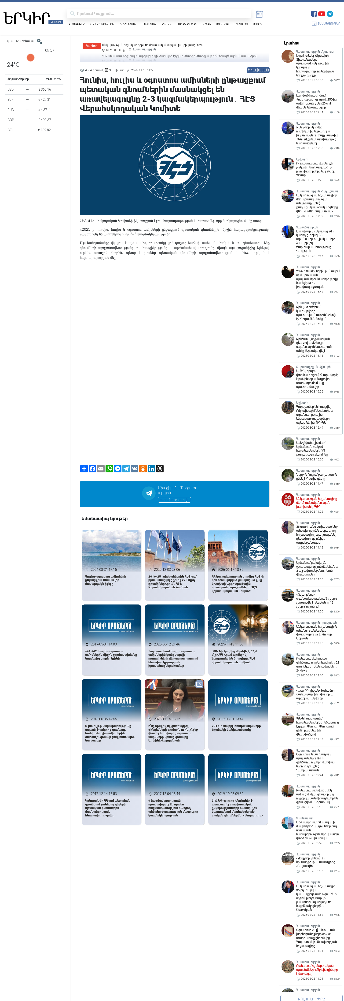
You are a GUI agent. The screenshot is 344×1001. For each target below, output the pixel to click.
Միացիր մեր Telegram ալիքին (177, 490)
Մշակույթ (241, 24)
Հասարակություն (102, 24)
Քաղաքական (77, 24)
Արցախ (206, 24)
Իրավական (148, 24)
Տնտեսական (128, 24)
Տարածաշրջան (187, 24)
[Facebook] (314, 13)
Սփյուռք (222, 24)
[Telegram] (329, 13)
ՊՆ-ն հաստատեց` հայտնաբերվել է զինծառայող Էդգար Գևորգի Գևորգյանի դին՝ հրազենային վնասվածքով (179, 45)
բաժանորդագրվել (174, 500)
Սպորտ (257, 24)
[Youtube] (321, 13)
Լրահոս (291, 43)
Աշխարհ (166, 24)
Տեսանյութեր (329, 23)
